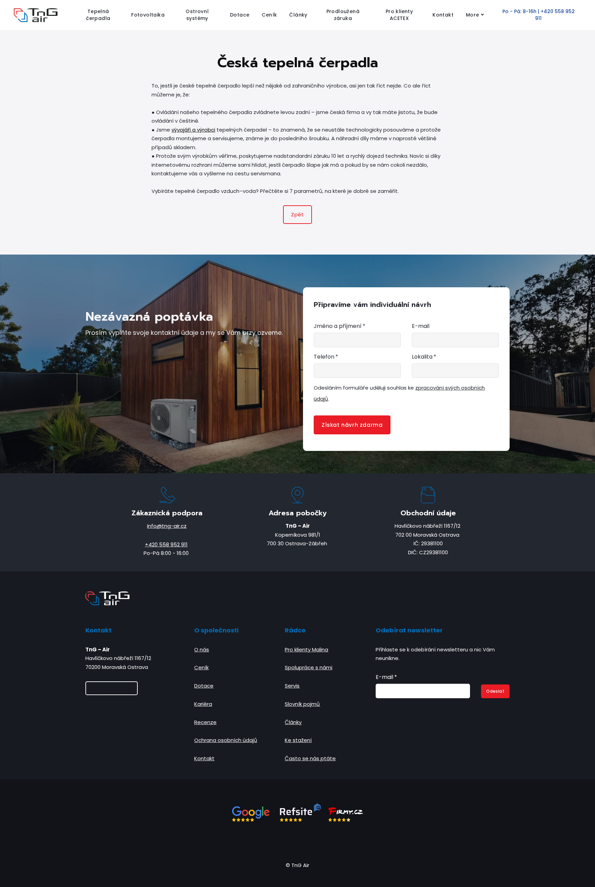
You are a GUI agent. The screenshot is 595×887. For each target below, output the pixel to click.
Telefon (326, 357)
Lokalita (424, 357)
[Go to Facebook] (272, 841)
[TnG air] (36, 15)
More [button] (472, 14)
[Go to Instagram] (289, 841)
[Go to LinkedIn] (306, 841)
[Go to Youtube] (322, 841)
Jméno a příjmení (339, 326)
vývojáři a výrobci (193, 129)
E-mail (420, 326)
